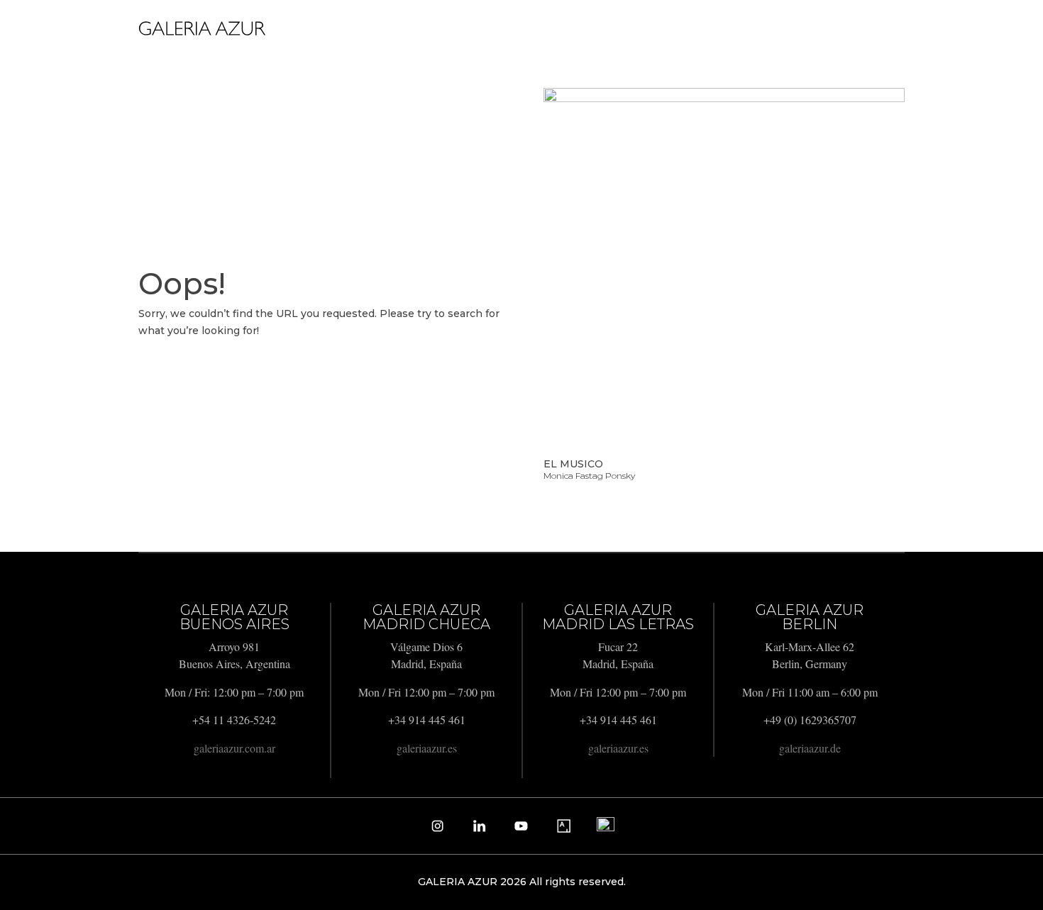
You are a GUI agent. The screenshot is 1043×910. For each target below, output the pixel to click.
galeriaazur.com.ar (234, 747)
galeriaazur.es (427, 747)
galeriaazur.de (810, 747)
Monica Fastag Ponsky (589, 475)
